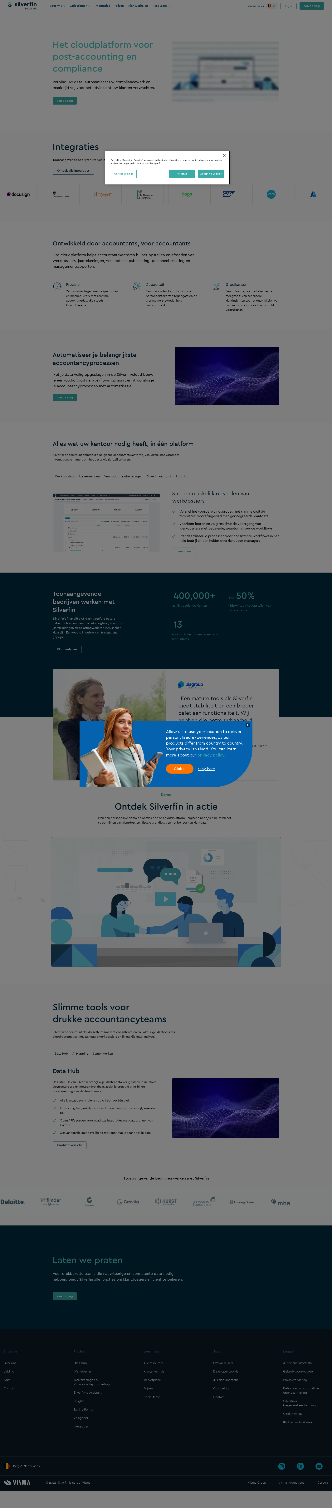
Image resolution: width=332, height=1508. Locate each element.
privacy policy (210, 755)
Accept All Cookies (211, 174)
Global (180, 769)
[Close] (224, 155)
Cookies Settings (123, 174)
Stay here (206, 768)
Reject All (182, 174)
